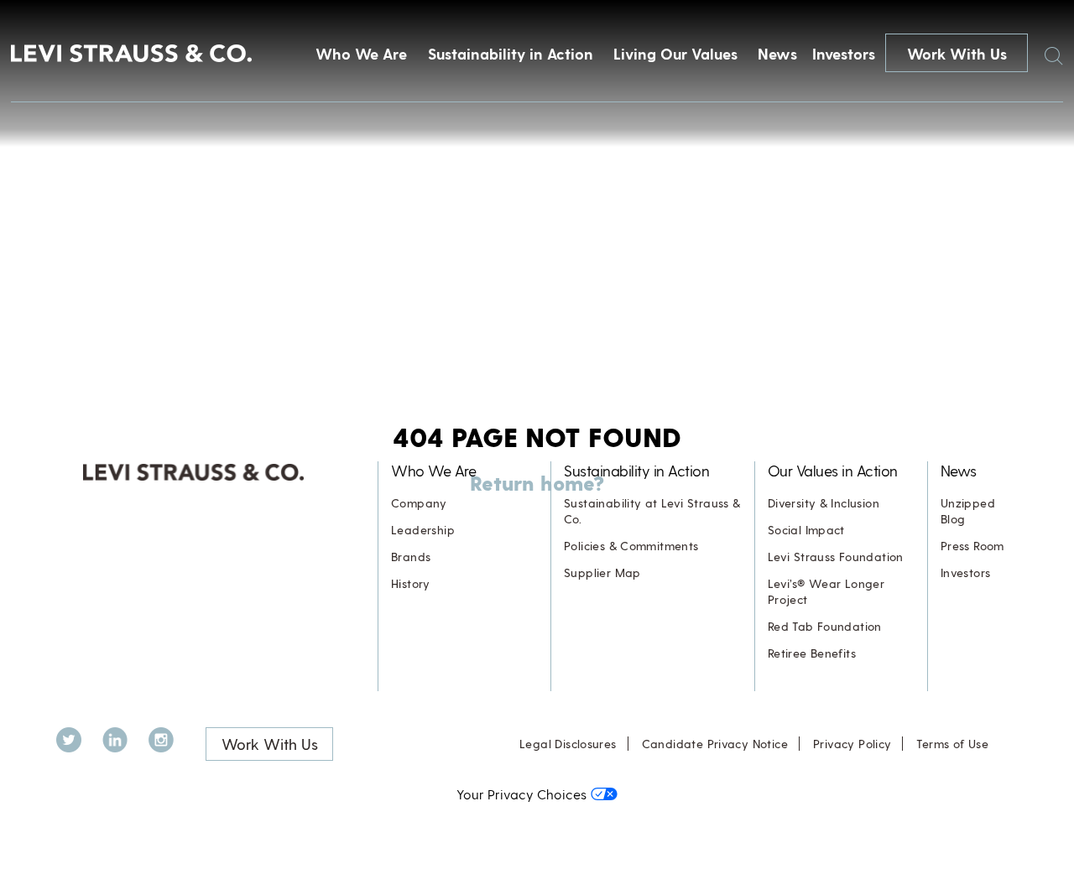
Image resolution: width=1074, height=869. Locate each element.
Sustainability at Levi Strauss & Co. (652, 511)
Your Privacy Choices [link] (521, 794)
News (777, 53)
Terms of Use (952, 743)
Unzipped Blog (968, 511)
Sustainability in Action (510, 53)
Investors (843, 53)
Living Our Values (675, 53)
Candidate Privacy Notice (715, 743)
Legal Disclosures (568, 743)
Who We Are (361, 53)
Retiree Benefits (812, 653)
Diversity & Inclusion (823, 503)
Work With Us (957, 53)
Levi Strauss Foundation (836, 556)
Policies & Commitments (631, 546)
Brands (410, 556)
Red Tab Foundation (825, 626)
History (410, 583)
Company (419, 503)
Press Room (972, 546)
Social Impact (806, 530)
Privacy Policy (852, 743)
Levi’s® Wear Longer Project (826, 591)
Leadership (423, 530)
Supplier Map (602, 572)
